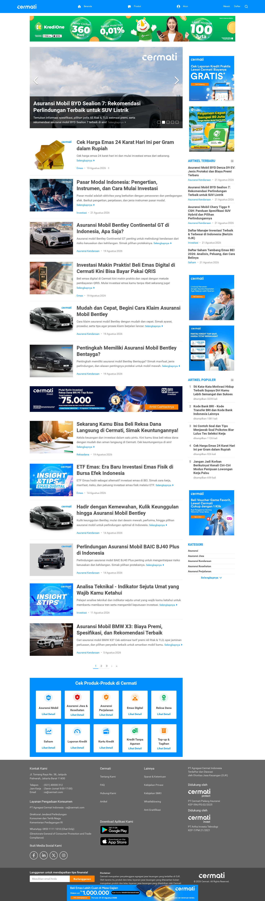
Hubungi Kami (108, 793)
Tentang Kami (108, 776)
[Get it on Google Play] (141, 830)
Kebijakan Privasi (153, 784)
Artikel (103, 801)
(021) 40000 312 (53, 784)
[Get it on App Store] (141, 841)
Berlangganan (82, 879)
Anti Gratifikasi (152, 809)
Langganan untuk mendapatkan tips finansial (59, 872)
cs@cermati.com (53, 792)
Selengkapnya (210, 577)
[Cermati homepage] (212, 875)
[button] (36, 80)
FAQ (102, 784)
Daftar (237, 6)
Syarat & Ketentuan (155, 776)
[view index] (232, 161)
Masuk (226, 6)
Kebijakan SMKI (153, 793)
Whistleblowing (152, 801)
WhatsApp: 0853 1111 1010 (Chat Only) (52, 829)
